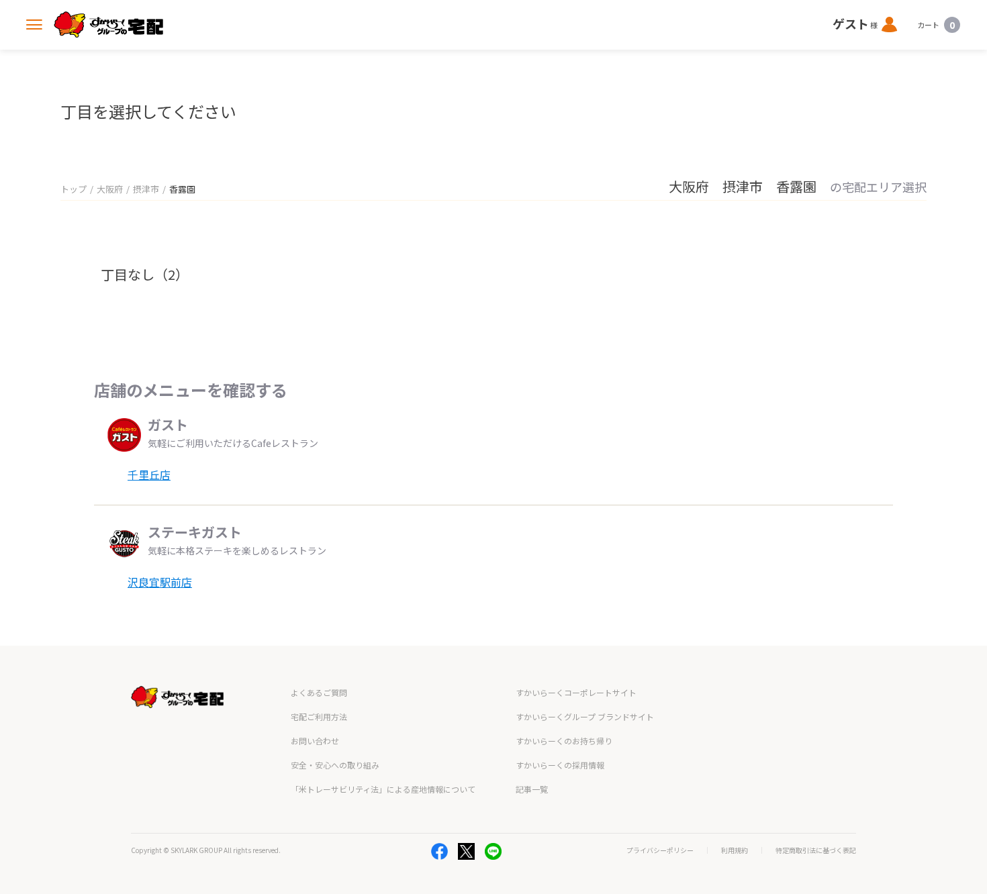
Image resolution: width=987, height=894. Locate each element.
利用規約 (734, 850)
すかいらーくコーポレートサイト (576, 692)
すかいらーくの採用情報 (560, 765)
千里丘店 (149, 474)
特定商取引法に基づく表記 (815, 850)
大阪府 (110, 189)
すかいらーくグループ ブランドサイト (585, 716)
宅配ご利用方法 (319, 716)
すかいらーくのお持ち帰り (564, 740)
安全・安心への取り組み (335, 765)
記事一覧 (532, 789)
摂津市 (146, 189)
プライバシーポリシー (660, 850)
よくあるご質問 (319, 692)
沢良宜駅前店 (160, 582)
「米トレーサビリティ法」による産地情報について (383, 789)
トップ (73, 189)
